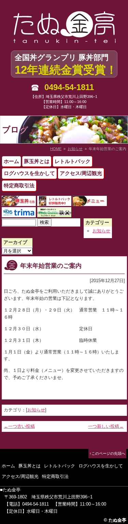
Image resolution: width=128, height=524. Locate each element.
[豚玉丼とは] (19, 202)
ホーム (11, 161)
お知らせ (75, 149)
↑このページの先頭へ (107, 453)
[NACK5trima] (19, 213)
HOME (55, 149)
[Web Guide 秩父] (54, 213)
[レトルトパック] (54, 202)
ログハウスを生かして (29, 173)
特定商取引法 (19, 185)
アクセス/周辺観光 (81, 173)
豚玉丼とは (36, 161)
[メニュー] (90, 202)
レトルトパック (72, 161)
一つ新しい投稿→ (106, 426)
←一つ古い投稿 (19, 426)
